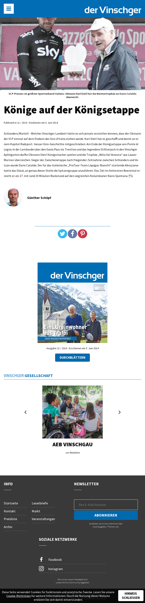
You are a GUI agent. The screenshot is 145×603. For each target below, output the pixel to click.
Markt (36, 511)
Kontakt (9, 511)
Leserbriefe (40, 503)
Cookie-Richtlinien (18, 596)
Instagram (55, 568)
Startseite (11, 503)
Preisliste (10, 519)
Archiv (8, 527)
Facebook (55, 559)
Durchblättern (72, 357)
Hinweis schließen (131, 595)
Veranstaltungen (43, 519)
